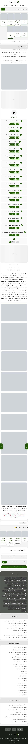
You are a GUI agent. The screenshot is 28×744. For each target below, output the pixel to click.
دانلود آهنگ (21, 5)
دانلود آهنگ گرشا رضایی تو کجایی (19, 649)
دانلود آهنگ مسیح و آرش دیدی (20, 666)
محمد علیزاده (7, 603)
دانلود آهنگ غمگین (22, 678)
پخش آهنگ (20, 729)
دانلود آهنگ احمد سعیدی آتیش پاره (19, 657)
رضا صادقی (11, 580)
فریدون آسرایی (8, 577)
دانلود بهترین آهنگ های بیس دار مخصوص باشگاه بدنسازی (14, 513)
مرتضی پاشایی (17, 608)
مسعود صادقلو (20, 582)
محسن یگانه (14, 598)
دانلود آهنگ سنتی (22, 683)
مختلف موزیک (24, 41)
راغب (25, 582)
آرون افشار (24, 598)
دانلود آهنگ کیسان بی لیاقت (20, 712)
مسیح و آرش (23, 580)
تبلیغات (14, 729)
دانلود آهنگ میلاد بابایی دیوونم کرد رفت (18, 714)
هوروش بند (24, 593)
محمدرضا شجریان (18, 600)
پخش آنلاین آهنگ (22, 523)
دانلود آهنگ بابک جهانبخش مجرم (19, 647)
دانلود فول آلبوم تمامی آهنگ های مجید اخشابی (16, 628)
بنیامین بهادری (14, 577)
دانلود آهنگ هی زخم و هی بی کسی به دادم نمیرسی (15, 637)
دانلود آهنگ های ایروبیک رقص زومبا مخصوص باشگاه (14, 515)
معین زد (12, 605)
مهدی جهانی (11, 600)
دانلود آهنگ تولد (23, 694)
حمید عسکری (7, 593)
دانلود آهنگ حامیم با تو (21, 632)
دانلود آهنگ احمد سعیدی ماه (20, 661)
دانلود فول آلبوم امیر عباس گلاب (19, 630)
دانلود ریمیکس (14, 5)
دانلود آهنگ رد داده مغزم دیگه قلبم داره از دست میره (15, 635)
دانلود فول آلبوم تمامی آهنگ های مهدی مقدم (17, 623)
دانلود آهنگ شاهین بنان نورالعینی (19, 719)
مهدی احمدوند (23, 610)
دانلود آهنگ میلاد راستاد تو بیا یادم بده (18, 707)
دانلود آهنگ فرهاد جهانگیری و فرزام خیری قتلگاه (16, 709)
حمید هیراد (6, 580)
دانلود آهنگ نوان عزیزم (21, 668)
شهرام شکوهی (17, 585)
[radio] (18, 267)
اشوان (25, 590)
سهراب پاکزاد (10, 585)
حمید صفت (5, 600)
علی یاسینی (24, 595)
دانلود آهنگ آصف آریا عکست (20, 654)
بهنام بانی (13, 595)
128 (14, 123)
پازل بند (12, 593)
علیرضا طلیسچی (8, 588)
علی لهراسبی (7, 582)
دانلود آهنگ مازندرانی (21, 685)
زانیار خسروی (12, 590)
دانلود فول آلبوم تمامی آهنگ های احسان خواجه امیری (15, 620)
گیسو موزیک (23, 673)
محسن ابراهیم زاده (22, 588)
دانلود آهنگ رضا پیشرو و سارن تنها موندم (17, 704)
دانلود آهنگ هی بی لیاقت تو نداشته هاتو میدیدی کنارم (15, 716)
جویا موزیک (23, 671)
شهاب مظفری (17, 580)
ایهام (19, 603)
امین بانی (8, 598)
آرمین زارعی (23, 603)
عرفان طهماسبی (7, 605)
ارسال (4, 562)
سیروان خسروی (19, 590)
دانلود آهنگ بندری (22, 687)
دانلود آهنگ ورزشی (21, 46)
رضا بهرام (18, 595)
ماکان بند (9, 595)
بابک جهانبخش (15, 588)
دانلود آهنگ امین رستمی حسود (19, 664)
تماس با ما (8, 729)
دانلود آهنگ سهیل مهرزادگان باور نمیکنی (18, 721)
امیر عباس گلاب (6, 590)
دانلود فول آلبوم (22, 680)
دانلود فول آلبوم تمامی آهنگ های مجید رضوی (17, 652)
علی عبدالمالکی (14, 603)
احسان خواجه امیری (22, 577)
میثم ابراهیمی (10, 608)
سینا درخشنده (23, 585)
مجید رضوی (14, 582)
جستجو (2, 9)
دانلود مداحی (7, 5)
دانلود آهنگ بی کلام (22, 690)
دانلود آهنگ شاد (23, 675)
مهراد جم (24, 600)
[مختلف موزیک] (14, 2)
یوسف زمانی (23, 608)
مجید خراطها (24, 605)
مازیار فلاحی (18, 605)
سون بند (19, 598)
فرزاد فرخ (4, 595)
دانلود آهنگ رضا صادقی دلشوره (19, 659)
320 (18, 123)
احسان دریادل (18, 593)
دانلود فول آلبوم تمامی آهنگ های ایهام (18, 625)
